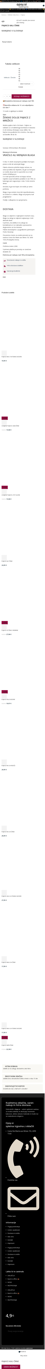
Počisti (20, 87)
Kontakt (10, 1240)
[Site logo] (22, 5)
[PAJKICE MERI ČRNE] (5, 1035)
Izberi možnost (11, 1367)
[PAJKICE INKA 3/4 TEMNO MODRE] (22, 995)
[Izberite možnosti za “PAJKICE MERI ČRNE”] (4, 1041)
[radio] (26, 69)
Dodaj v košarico (21, 96)
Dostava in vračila (14, 1233)
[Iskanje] (41, 5)
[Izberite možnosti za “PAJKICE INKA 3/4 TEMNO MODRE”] (4, 1025)
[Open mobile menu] (2, 5)
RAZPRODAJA (12, 1286)
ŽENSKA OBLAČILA (13, 15)
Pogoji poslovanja (14, 1227)
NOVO (10, 1282)
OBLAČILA (11, 1276)
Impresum (11, 1243)
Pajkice (23, 15)
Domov (4, 15)
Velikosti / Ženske (10, 77)
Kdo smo (11, 1237)
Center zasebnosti (14, 1230)
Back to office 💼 (13, 1279)
